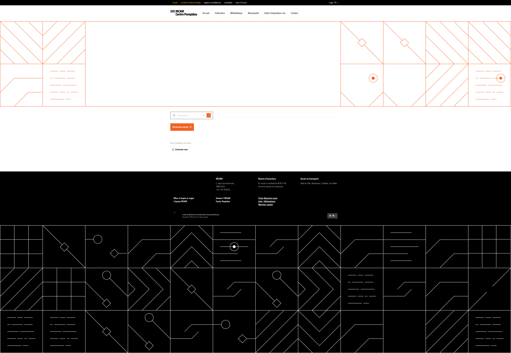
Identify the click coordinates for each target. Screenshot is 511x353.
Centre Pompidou (223, 201)
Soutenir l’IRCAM (223, 198)
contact (294, 13)
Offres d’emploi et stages (184, 198)
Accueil (206, 13)
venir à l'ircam (241, 2)
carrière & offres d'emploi (191, 2)
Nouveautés (253, 13)
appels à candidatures (212, 2)
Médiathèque (236, 13)
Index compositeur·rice (274, 13)
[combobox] (191, 115)
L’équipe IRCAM (180, 201)
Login (331, 2)
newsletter (228, 2)
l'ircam (175, 2)
